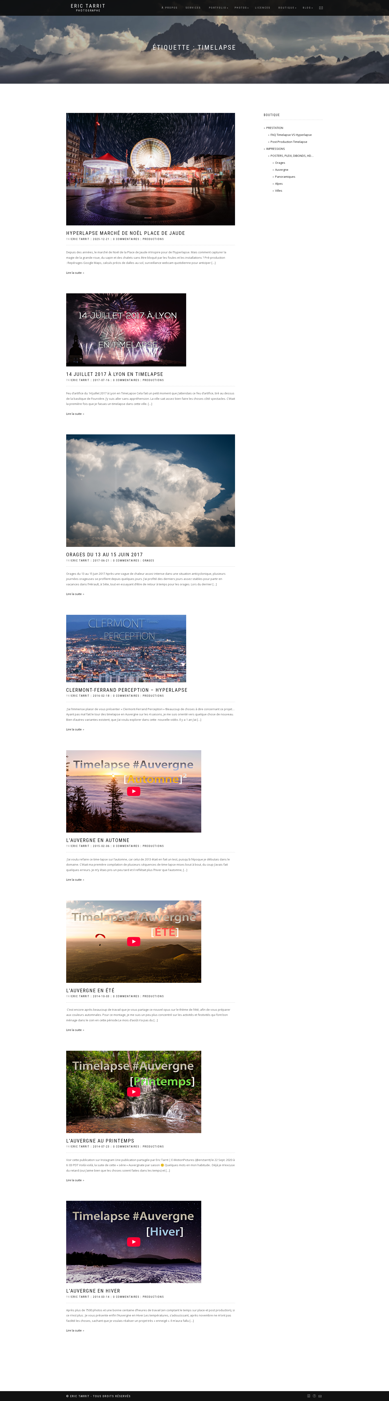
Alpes (279, 184)
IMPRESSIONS (275, 149)
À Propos (170, 7)
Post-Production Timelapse (289, 142)
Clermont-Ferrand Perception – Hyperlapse (127, 690)
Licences (262, 7)
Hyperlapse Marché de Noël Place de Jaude (125, 233)
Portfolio (217, 7)
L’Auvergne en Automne (97, 840)
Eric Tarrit (88, 6)
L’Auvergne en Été (90, 990)
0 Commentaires (126, 239)
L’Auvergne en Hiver (93, 1291)
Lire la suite (74, 273)
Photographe (88, 10)
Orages (148, 560)
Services (193, 7)
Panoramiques (285, 177)
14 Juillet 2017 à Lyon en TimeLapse (114, 374)
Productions (153, 239)
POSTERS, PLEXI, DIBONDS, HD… (292, 156)
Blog (307, 7)
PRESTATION (274, 128)
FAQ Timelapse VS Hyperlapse (291, 135)
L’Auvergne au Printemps (100, 1141)
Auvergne (281, 170)
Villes (278, 191)
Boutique (286, 7)
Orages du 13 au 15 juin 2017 (104, 554)
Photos (241, 7)
